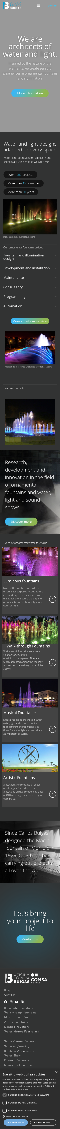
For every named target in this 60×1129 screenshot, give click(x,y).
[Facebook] (5, 1001)
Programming (14, 296)
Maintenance (13, 277)
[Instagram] (11, 1001)
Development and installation (26, 268)
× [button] (56, 1072)
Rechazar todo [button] (43, 1122)
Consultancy (13, 287)
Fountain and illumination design (23, 257)
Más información (19, 1089)
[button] (38, 5)
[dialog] (30, 1099)
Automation (12, 306)
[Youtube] (16, 1001)
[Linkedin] (22, 1001)
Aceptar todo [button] (16, 1122)
